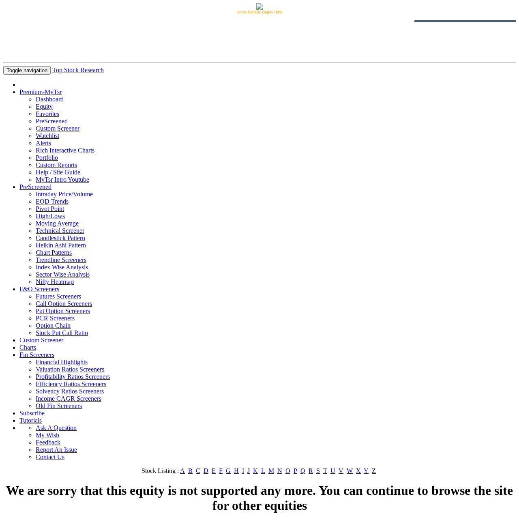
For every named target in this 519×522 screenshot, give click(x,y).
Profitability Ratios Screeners (73, 376)
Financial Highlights (62, 362)
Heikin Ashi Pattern (61, 245)
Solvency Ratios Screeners (70, 391)
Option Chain (53, 325)
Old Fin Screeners (59, 405)
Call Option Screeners (64, 303)
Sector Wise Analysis (63, 274)
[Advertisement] (259, 40)
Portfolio (47, 157)
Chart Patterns (54, 252)
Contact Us (50, 456)
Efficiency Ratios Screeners (71, 383)
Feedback (48, 442)
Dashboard (50, 99)
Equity (44, 106)
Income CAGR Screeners (68, 398)
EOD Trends (52, 201)
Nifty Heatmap (55, 281)
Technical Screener (60, 230)
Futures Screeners (58, 296)
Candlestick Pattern (60, 237)
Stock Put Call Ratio (62, 332)
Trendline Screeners (61, 259)
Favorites (47, 113)
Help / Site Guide (58, 172)
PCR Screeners (55, 318)
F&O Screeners (39, 289)
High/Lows (50, 216)
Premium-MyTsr (40, 91)
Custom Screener (57, 128)
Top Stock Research (78, 70)
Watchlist (47, 135)
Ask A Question (56, 427)
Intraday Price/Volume (64, 194)
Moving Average (57, 223)
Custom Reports (56, 164)
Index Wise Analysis (62, 267)
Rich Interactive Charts (65, 150)
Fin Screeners (36, 354)
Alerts (43, 143)
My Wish (47, 435)
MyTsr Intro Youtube (62, 179)
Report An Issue (56, 449)
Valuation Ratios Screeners (70, 369)
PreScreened (52, 121)
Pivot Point (50, 208)
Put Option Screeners (63, 310)
